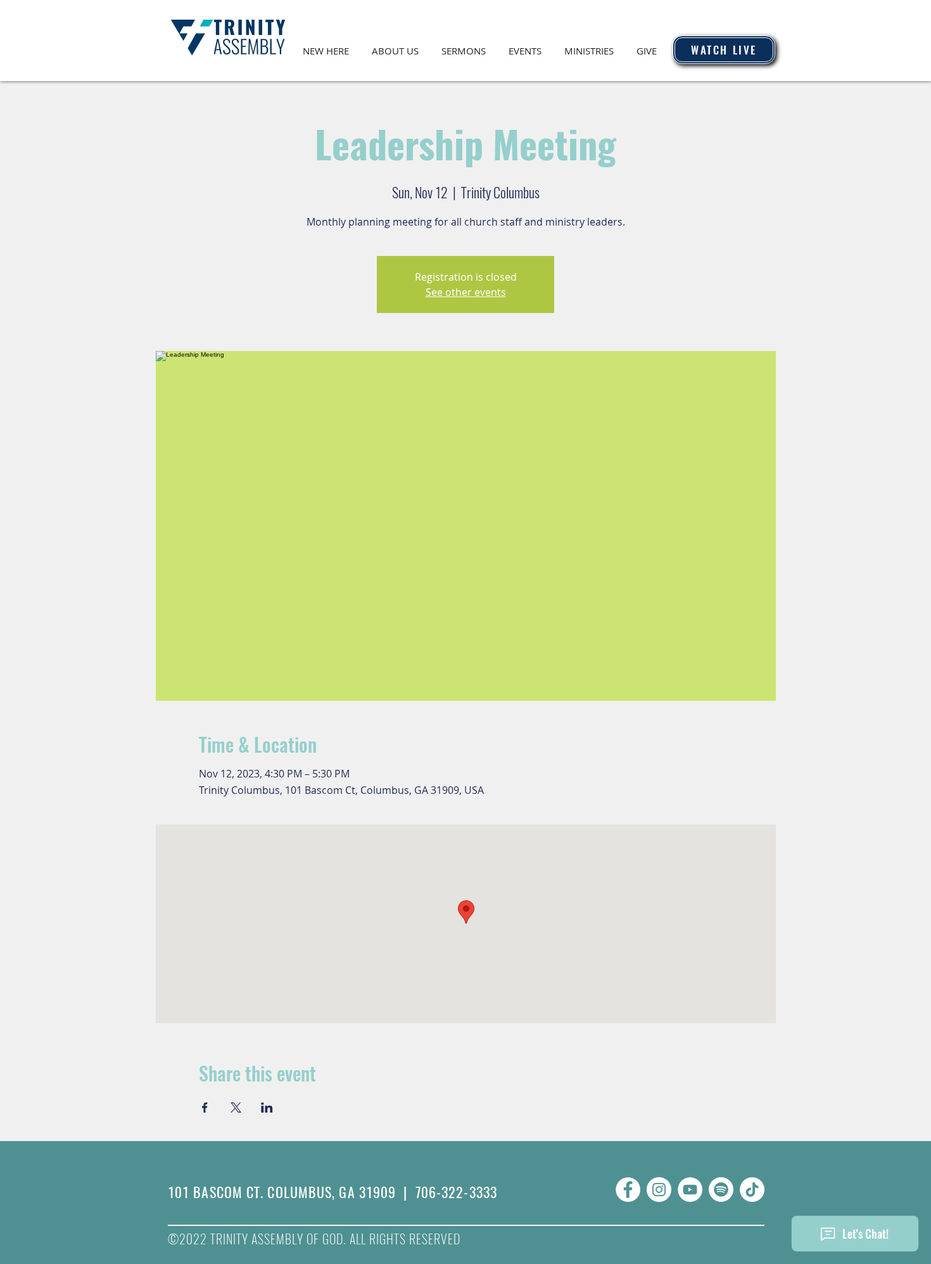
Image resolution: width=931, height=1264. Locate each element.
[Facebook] (628, 1189)
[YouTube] (690, 1189)
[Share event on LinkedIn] (267, 1107)
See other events (466, 292)
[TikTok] (752, 1189)
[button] (395, 44)
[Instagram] (659, 1189)
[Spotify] (721, 1189)
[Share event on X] (236, 1107)
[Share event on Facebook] (205, 1107)
